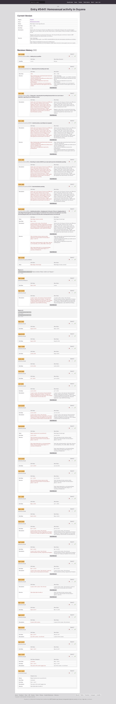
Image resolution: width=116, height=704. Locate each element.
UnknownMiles (26, 56)
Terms (37, 695)
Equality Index (70, 2)
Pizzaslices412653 (27, 123)
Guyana (80, 9)
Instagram (93, 695)
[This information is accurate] (75, 56)
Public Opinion (87, 2)
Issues (75, 2)
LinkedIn (99, 695)
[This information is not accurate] (69, 56)
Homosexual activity (34, 21)
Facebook (87, 695)
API (29, 695)
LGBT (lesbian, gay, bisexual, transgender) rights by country (63, 699)
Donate (33, 695)
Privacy (41, 695)
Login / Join (97, 2)
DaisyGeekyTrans (27, 68)
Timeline (80, 2)
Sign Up (84, 699)
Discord (77, 695)
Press (26, 695)
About (16, 695)
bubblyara (25, 280)
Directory (56, 695)
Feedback (21, 695)
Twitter (82, 695)
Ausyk (24, 292)
